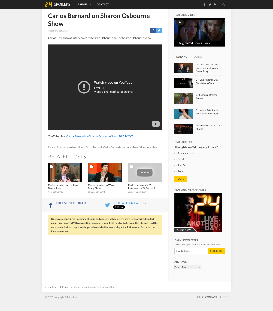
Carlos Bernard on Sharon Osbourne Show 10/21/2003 (99, 136)
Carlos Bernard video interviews (120, 147)
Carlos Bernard (93, 147)
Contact (103, 4)
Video (81, 147)
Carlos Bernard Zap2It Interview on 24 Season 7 (141, 186)
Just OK (182, 164)
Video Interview (148, 147)
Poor (180, 171)
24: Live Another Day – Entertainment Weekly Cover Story (208, 68)
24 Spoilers (57, 4)
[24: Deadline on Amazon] (198, 212)
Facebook (202, 3)
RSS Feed (214, 4)
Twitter (209, 4)
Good (181, 158)
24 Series (82, 4)
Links (199, 296)
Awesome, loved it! (188, 152)
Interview (71, 147)
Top (225, 296)
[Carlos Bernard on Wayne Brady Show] (105, 172)
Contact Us (213, 296)
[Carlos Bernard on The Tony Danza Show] (65, 172)
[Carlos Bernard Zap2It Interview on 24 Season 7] (145, 172)
